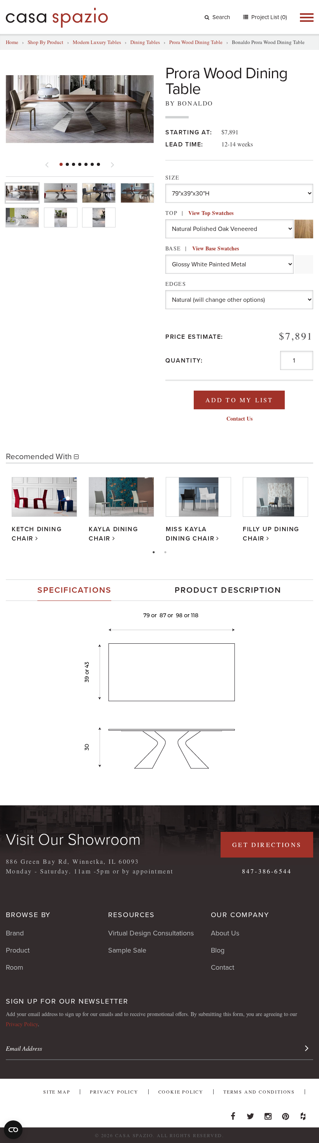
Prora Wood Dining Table (196, 42)
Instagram (268, 1114)
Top (199, 213)
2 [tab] (165, 552)
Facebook (233, 1114)
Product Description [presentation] (228, 590)
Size (172, 177)
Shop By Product (45, 42)
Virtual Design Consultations (151, 933)
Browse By (28, 915)
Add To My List (239, 400)
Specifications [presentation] (74, 590)
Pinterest (285, 1114)
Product (18, 950)
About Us (225, 933)
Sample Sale (127, 950)
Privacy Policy (22, 1024)
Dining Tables (145, 42)
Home (12, 42)
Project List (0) (268, 17)
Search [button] (221, 17)
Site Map (56, 1091)
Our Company (240, 915)
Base (202, 248)
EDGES (175, 283)
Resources (131, 915)
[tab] (74, 590)
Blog (217, 950)
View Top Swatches (210, 213)
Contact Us (239, 418)
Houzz (303, 1114)
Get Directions (266, 844)
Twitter (250, 1114)
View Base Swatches (215, 248)
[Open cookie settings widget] (13, 1129)
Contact (222, 967)
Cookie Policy (180, 1091)
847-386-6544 (267, 871)
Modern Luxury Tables (97, 42)
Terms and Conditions (259, 1091)
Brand (15, 933)
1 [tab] (154, 552)
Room (14, 967)
